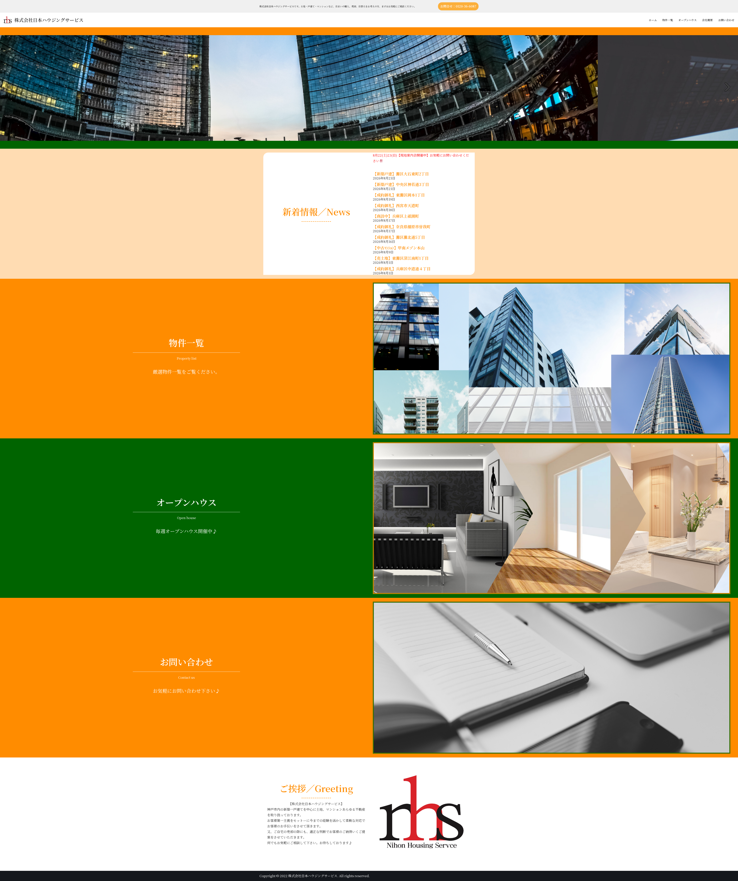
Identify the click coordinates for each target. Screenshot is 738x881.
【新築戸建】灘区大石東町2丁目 (401, 174)
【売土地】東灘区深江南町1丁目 (402, 258)
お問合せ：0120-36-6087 (458, 6)
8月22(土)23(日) (385, 155)
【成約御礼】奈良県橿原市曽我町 (401, 226)
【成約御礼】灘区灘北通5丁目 (399, 237)
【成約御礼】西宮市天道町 (396, 205)
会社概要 (707, 20)
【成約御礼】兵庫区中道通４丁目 (401, 268)
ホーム (653, 20)
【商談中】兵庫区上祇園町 (396, 216)
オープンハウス (687, 20)
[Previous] (11, 87)
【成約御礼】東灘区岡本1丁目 (399, 195)
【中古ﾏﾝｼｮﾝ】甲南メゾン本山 (399, 248)
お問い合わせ (726, 20)
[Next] (726, 87)
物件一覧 (667, 20)
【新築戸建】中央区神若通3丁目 (401, 184)
